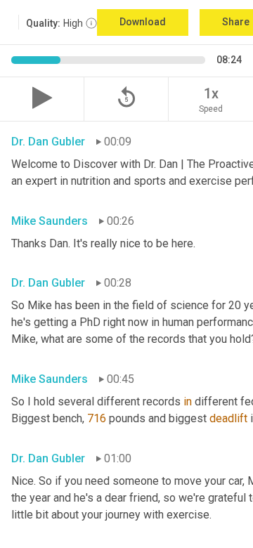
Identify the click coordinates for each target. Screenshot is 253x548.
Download (142, 21)
